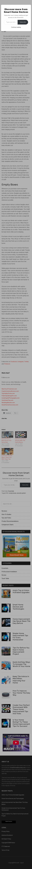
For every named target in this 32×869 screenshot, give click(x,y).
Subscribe (23, 22)
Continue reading (16, 27)
